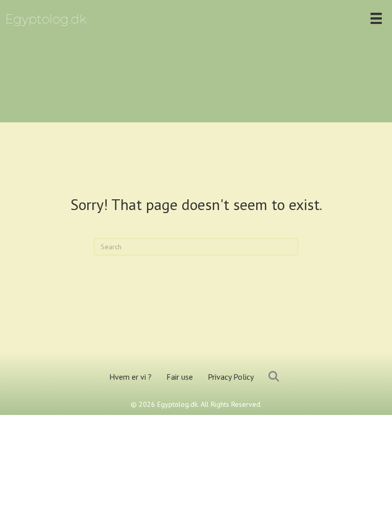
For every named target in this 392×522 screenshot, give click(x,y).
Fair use (179, 377)
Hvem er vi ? (130, 377)
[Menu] (376, 18)
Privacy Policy (231, 377)
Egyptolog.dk (45, 19)
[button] (275, 376)
